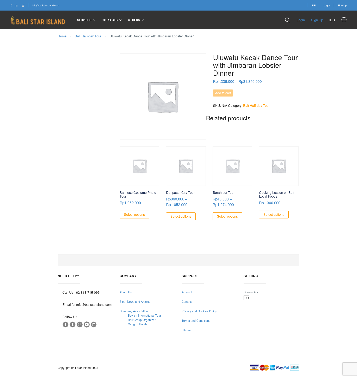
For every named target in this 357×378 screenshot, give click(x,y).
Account (187, 292)
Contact (187, 301)
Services (84, 20)
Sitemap (187, 330)
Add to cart (223, 93)
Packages (110, 20)
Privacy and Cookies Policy (199, 311)
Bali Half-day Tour (88, 36)
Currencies (251, 292)
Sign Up (342, 5)
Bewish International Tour (144, 315)
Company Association (134, 311)
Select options (134, 214)
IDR (314, 5)
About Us (126, 292)
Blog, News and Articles (135, 301)
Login (327, 5)
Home (62, 36)
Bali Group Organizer (142, 320)
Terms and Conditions (196, 320)
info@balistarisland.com (45, 5)
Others (134, 20)
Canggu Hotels (137, 324)
